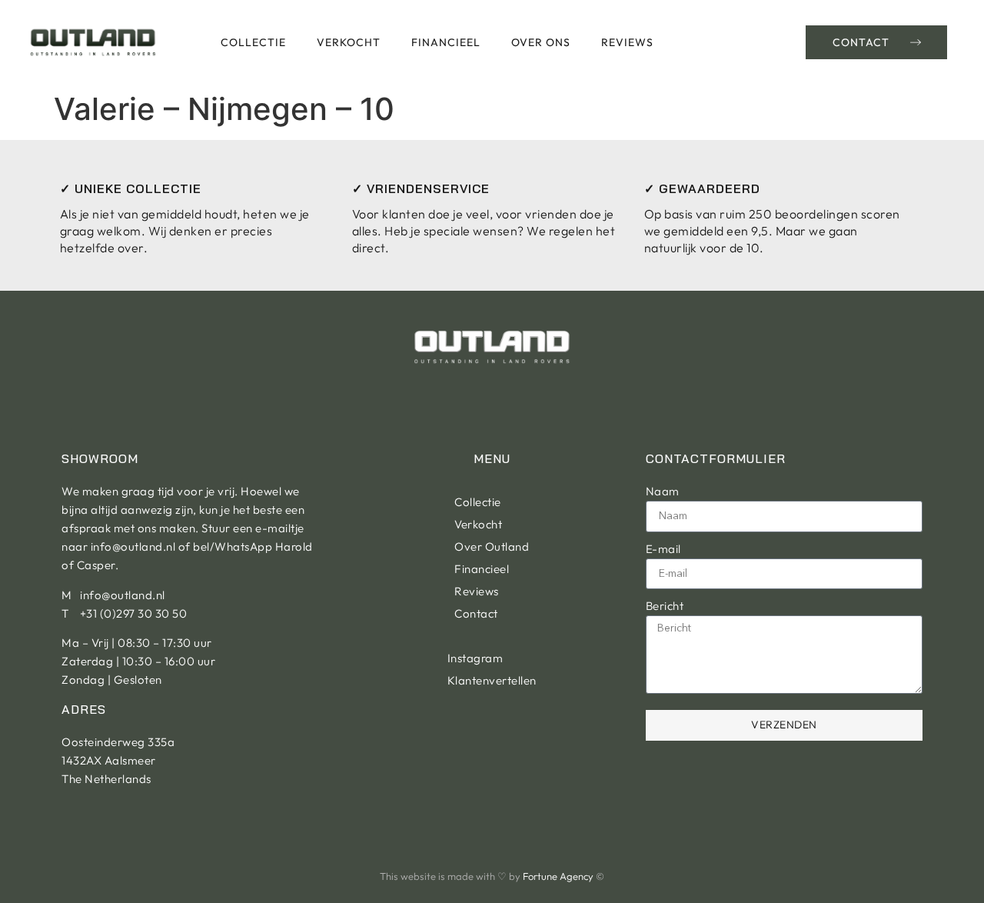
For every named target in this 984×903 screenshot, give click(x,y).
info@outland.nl (133, 546)
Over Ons (540, 42)
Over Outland (491, 546)
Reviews (627, 42)
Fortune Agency (558, 876)
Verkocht (349, 42)
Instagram (475, 658)
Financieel (445, 42)
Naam (663, 491)
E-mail (663, 548)
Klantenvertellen (492, 680)
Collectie (253, 42)
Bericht (665, 605)
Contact (476, 613)
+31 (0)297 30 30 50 (134, 613)
